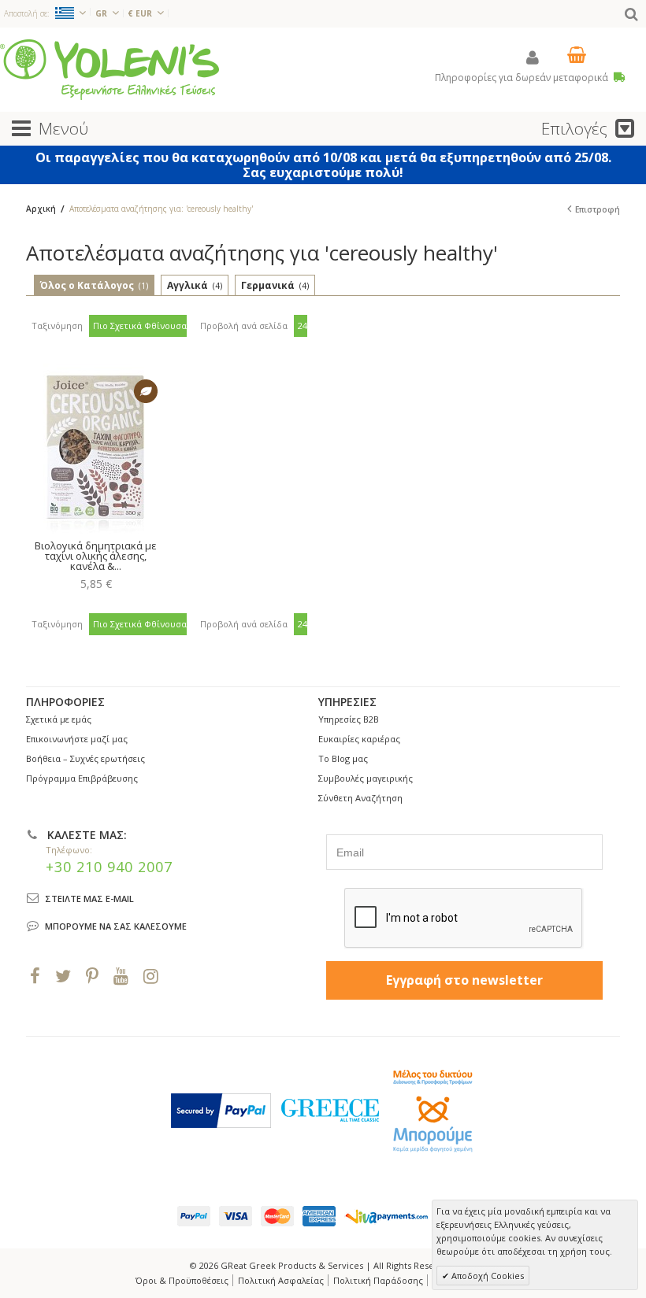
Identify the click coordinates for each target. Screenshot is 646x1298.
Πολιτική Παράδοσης (378, 1280)
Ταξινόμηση (57, 325)
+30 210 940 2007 (109, 866)
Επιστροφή (597, 209)
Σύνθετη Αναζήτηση (360, 798)
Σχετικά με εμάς (58, 719)
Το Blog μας (343, 758)
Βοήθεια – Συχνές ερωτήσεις (85, 758)
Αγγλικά (194, 285)
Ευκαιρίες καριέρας (359, 739)
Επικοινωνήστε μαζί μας (77, 739)
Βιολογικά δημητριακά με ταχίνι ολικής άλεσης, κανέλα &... (96, 555)
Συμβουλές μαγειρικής (365, 778)
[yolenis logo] (109, 69)
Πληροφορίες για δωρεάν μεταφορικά (523, 77)
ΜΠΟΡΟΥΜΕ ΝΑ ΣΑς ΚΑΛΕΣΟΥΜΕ (116, 926)
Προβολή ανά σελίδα (244, 325)
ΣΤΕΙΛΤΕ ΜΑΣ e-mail (89, 898)
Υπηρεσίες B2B (348, 719)
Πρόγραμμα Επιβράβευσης (82, 778)
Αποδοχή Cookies (486, 1275)
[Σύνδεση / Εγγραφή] (532, 57)
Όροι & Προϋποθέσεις (182, 1280)
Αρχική (41, 208)
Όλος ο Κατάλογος (94, 285)
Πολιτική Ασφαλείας (281, 1280)
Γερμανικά (275, 285)
